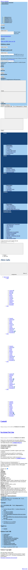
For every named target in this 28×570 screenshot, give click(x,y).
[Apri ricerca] (16, 112)
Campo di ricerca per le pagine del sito (9, 240)
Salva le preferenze (12, 495)
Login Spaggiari (11, 59)
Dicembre (11, 304)
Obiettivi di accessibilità (8, 540)
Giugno (11, 297)
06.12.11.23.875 (9, 511)
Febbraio (11, 291)
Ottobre (11, 302)
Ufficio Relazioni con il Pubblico (10, 538)
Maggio (11, 295)
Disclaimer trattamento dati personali (9, 557)
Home (4, 255)
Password (16, 33)
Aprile (10, 294)
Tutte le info (6, 277)
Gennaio (11, 290)
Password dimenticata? (6, 36)
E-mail (15, 54)
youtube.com (4, 468)
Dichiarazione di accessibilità (10, 539)
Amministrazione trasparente (9, 544)
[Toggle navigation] (12, 124)
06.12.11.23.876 (9, 513)
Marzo (11, 293)
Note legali (5, 535)
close (2, 130)
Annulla (2, 105)
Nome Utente (17, 32)
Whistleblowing (7, 542)
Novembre (11, 303)
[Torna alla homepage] (14, 106)
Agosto (10, 299)
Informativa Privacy (7, 536)
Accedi (2, 24)
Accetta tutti (5, 446)
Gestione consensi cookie (9, 543)
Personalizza (4, 445)
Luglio (11, 298)
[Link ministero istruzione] (7, 2)
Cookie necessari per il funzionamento (9, 462)
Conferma (8, 105)
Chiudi (2, 69)
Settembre (11, 300)
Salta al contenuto (5, 1)
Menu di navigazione (19, 274)
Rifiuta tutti (12, 445)
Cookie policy (6, 534)
